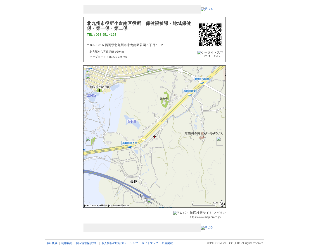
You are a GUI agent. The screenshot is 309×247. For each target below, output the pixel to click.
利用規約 (66, 243)
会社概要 (52, 243)
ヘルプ (134, 243)
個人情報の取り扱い (114, 243)
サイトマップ (150, 243)
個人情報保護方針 (87, 243)
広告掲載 (167, 243)
